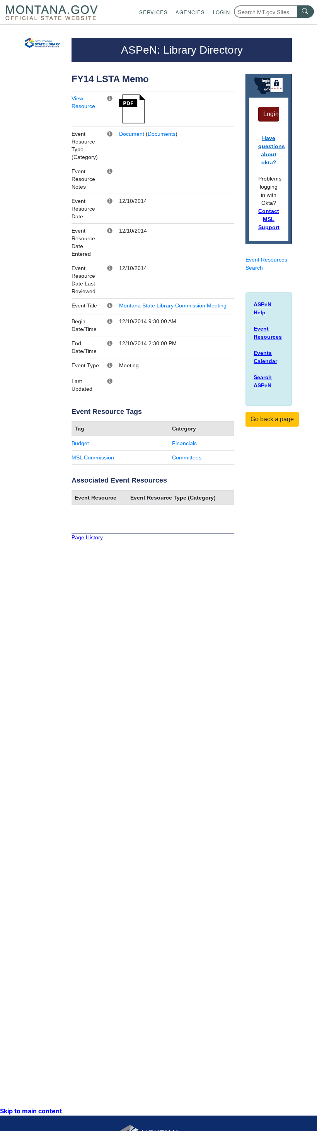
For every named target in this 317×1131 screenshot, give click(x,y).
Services (153, 12)
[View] (132, 108)
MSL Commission (93, 457)
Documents (162, 134)
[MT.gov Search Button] (305, 11)
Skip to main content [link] (31, 1111)
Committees (186, 457)
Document (131, 134)
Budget (80, 443)
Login (221, 12)
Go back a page (272, 419)
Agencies (190, 12)
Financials (184, 443)
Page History (87, 537)
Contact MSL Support (269, 219)
